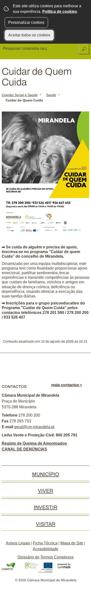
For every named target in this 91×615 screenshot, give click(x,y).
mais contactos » (66, 385)
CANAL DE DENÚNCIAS (24, 449)
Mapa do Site (71, 543)
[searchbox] (25, 48)
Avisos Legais (18, 543)
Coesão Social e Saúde (20, 95)
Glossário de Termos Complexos (45, 557)
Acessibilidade (45, 549)
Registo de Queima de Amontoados (34, 443)
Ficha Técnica (45, 543)
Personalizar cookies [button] (26, 22)
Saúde (51, 95)
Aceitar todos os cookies (29, 35)
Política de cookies (59, 11)
